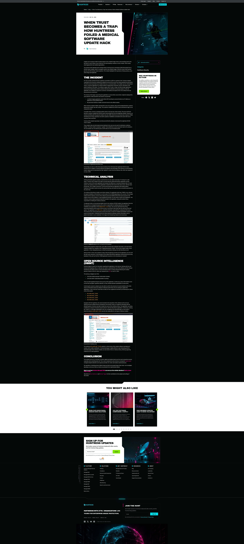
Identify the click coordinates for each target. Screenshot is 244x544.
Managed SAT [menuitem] (86, 484)
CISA (110, 271)
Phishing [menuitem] (101, 468)
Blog (89, 9)
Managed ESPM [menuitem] (87, 488)
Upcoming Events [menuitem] (135, 475)
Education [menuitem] (102, 475)
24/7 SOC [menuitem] (118, 475)
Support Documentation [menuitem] (136, 478)
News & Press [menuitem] (150, 473)
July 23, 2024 (92, 17)
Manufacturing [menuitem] (103, 482)
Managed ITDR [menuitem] (87, 479)
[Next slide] (157, 410)
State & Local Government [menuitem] (105, 485)
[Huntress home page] (101, 505)
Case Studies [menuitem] (118, 478)
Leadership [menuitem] (150, 471)
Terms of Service (105, 455)
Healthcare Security (143, 70)
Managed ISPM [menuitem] (87, 486)
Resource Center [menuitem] (135, 471)
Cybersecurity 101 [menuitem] (135, 473)
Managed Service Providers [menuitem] (121, 468)
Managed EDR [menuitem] (86, 472)
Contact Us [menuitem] (150, 478)
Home (85, 9)
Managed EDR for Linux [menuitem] (88, 477)
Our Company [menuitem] (150, 468)
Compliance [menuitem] (102, 471)
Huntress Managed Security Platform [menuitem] (89, 469)
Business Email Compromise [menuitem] (105, 473)
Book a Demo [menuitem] (86, 491)
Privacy (101, 459)
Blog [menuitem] (133, 468)
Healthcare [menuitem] (102, 480)
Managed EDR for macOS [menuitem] (89, 474)
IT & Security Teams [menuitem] (120, 473)
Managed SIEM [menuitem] (87, 481)
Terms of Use (103, 517)
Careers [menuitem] (149, 475)
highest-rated (128, 361)
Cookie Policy (95, 517)
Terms (103, 459)
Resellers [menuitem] (118, 471)
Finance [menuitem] (101, 478)
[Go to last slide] (87, 410)
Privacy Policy (112, 455)
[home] (82, 4)
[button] (163, 4)
